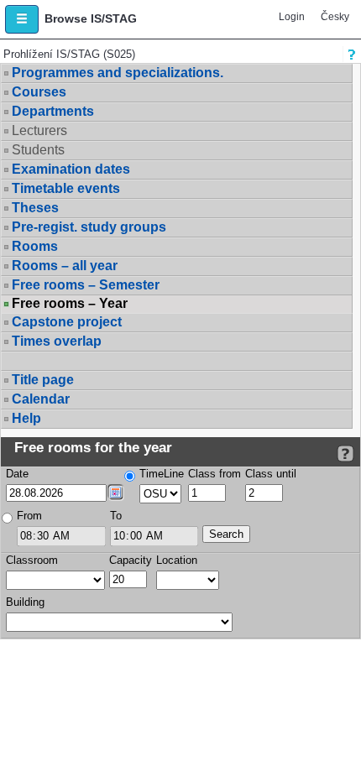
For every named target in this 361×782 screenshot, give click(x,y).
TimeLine (161, 473)
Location (176, 560)
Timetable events (66, 188)
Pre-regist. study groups (89, 227)
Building (25, 602)
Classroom (32, 560)
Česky (335, 17)
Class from (214, 473)
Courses (39, 92)
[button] (22, 19)
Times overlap (57, 341)
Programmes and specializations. (117, 72)
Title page (43, 380)
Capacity (130, 560)
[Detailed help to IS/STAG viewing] (345, 453)
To (116, 515)
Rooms (35, 246)
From (29, 515)
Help (26, 418)
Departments (53, 111)
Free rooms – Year (70, 303)
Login (292, 17)
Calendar (41, 399)
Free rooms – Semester (86, 285)
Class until (270, 473)
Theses (35, 208)
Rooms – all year (65, 265)
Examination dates (71, 169)
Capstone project (67, 322)
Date (17, 473)
